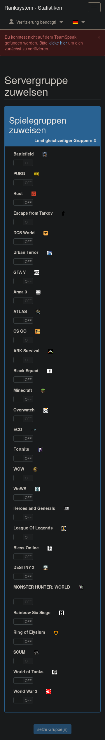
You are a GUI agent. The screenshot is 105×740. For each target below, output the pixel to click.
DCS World (24, 232)
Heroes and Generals (34, 508)
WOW (18, 469)
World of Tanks (28, 671)
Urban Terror (25, 252)
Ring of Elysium (29, 632)
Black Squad (25, 370)
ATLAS (20, 311)
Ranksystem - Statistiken (33, 7)
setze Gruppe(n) (52, 729)
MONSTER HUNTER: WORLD (41, 587)
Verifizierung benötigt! (36, 22)
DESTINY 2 (23, 567)
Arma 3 (20, 292)
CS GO (20, 331)
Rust (18, 193)
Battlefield (23, 154)
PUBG (19, 173)
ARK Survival (26, 350)
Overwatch (24, 410)
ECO (17, 429)
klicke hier (58, 43)
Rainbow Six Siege (31, 612)
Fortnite (21, 449)
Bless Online (26, 548)
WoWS (19, 488)
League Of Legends (33, 528)
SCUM (19, 652)
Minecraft (22, 390)
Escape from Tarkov (33, 213)
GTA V (19, 272)
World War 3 (25, 691)
